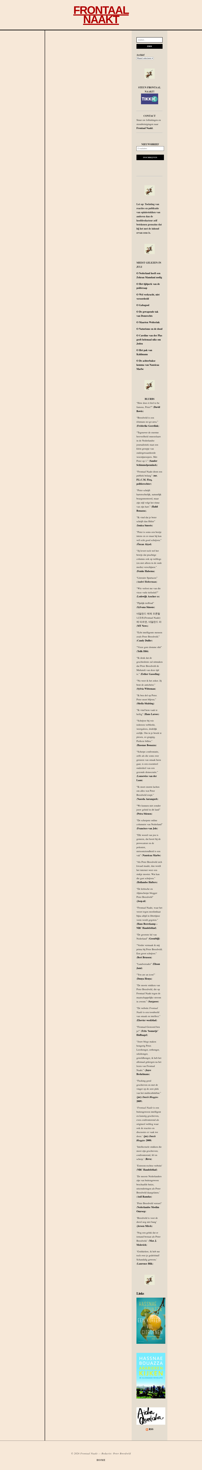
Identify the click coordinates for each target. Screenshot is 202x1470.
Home (101, 1460)
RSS (150, 1429)
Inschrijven (150, 157)
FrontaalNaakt (101, 15)
